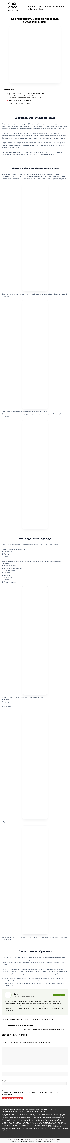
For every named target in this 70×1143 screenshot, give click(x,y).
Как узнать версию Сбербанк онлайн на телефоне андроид (45, 1030)
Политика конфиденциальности (29, 1141)
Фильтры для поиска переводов (20, 100)
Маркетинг (48, 6)
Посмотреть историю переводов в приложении (25, 98)
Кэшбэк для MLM (58, 6)
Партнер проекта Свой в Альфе (13, 1019)
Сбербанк (37, 1019)
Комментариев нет (48, 1019)
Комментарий (7, 1046)
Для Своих (31, 6)
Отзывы (41, 9)
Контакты (56, 1141)
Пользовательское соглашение (45, 1141)
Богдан (16, 994)
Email (4, 1081)
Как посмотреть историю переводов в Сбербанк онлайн (26, 93)
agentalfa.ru (20, 1001)
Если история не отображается (19, 103)
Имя (3, 1071)
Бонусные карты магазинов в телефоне (18, 1025)
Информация (32, 9)
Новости (39, 6)
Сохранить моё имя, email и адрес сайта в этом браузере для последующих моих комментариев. (30, 1093)
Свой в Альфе (13, 5)
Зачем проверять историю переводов (22, 95)
